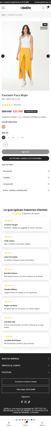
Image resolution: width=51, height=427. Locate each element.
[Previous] (3, 56)
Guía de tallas (7, 164)
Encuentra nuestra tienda (26, 381)
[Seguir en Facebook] (22, 402)
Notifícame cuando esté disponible (25, 158)
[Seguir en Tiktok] (29, 402)
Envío (20, 117)
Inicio (3, 15)
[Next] (48, 56)
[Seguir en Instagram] (25, 402)
